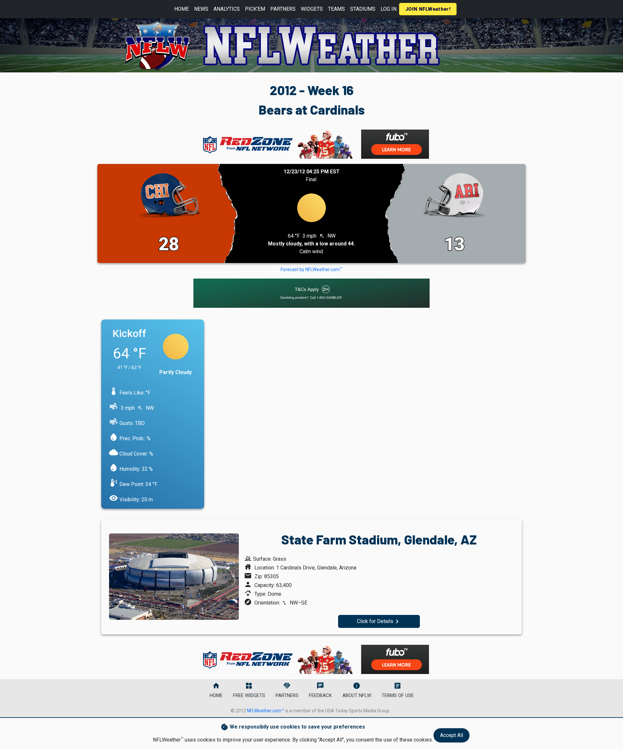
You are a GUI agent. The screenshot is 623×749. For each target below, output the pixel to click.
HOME (181, 9)
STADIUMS (362, 9)
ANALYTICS (227, 9)
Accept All (451, 735)
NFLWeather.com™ (265, 710)
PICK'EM (255, 9)
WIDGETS (312, 9)
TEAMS (336, 9)
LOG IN (389, 9)
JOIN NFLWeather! (427, 9)
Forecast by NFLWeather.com (311, 269)
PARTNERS (283, 9)
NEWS (201, 9)
